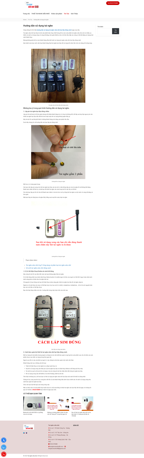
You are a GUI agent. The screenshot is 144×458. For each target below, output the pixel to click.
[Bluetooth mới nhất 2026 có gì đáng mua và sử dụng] (34, 403)
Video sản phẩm (56, 14)
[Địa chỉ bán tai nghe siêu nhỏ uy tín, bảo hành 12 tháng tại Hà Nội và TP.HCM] (82, 403)
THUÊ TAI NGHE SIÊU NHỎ (40, 14)
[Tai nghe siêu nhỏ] (35, 5)
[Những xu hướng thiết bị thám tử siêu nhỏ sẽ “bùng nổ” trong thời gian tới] (58, 403)
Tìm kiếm (100, 26)
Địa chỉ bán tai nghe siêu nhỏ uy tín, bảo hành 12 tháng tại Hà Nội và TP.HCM (81, 414)
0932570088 (113, 3)
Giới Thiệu (74, 14)
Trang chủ (26, 14)
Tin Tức (66, 14)
